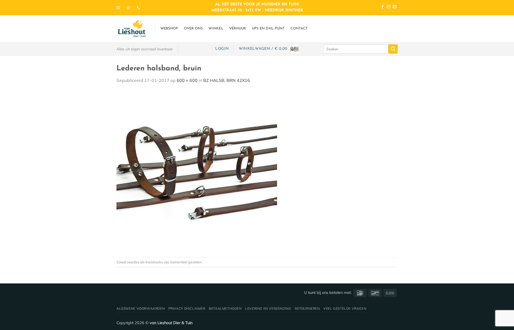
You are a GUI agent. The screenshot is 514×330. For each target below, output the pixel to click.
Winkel (216, 28)
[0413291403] (139, 7)
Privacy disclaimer (186, 308)
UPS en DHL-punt (268, 28)
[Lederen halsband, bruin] (196, 170)
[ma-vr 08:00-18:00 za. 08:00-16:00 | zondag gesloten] (129, 7)
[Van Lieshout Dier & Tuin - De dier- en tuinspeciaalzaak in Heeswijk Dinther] (131, 29)
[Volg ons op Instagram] (388, 7)
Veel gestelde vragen (344, 308)
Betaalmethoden (225, 308)
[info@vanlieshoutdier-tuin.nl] (118, 7)
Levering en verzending (268, 308)
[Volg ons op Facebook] (382, 7)
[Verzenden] (393, 49)
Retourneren (307, 308)
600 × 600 (187, 80)
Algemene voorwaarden (140, 308)
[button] (221, 49)
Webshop (169, 28)
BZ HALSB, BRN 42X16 (226, 80)
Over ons (193, 28)
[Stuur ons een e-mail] (394, 7)
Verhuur (237, 28)
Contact (299, 28)
